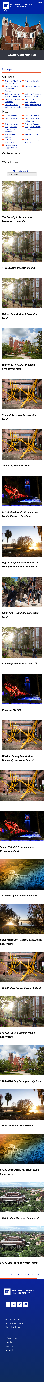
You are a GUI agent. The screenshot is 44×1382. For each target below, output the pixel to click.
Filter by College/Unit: (22, 171)
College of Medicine (12, 119)
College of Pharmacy (32, 124)
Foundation (10, 1342)
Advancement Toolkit (14, 1323)
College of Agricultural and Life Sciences (13, 82)
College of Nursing (12, 124)
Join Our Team (11, 1338)
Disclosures (10, 1346)
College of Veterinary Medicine (32, 128)
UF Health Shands (31, 135)
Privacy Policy (11, 1349)
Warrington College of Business (33, 106)
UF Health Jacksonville (9, 141)
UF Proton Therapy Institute (32, 141)
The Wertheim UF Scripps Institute (11, 146)
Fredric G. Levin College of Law (30, 100)
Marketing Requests (14, 1327)
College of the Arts (32, 81)
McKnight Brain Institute (10, 136)
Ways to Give (10, 162)
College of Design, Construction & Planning (11, 88)
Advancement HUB (13, 1319)
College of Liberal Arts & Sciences (13, 100)
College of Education (32, 86)
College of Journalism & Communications (33, 95)
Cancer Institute (11, 116)
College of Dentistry (32, 116)
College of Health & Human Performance (12, 95)
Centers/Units (11, 153)
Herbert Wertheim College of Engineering (13, 106)
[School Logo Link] (14, 5)
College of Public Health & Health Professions (11, 129)
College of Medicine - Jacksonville (32, 120)
